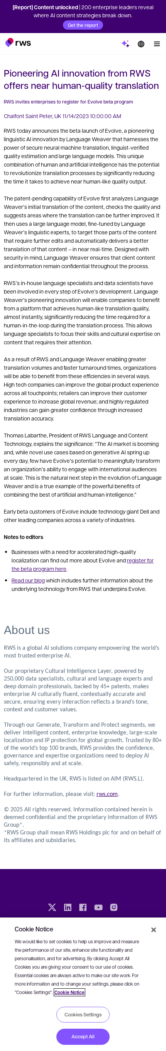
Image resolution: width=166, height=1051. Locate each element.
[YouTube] (98, 908)
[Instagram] (113, 908)
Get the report (83, 25)
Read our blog (28, 580)
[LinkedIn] (67, 908)
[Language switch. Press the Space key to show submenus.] (140, 44)
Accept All (83, 1036)
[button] (18, 42)
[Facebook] (83, 908)
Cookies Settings (83, 1014)
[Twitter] (52, 908)
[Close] (153, 929)
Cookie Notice (69, 992)
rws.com (107, 794)
